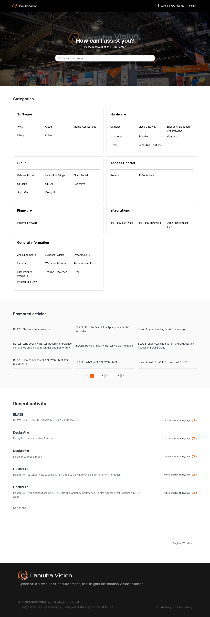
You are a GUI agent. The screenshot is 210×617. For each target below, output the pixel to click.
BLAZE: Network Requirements (31, 329)
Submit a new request (172, 5)
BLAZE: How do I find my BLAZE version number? (104, 345)
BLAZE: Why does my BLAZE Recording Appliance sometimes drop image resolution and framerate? (42, 345)
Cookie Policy (163, 607)
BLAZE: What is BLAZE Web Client (96, 362)
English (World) (181, 543)
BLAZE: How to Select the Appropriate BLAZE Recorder (102, 329)
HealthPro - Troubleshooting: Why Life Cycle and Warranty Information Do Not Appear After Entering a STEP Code (76, 494)
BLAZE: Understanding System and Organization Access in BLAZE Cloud (166, 345)
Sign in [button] (192, 5)
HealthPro (21, 469)
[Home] (24, 6)
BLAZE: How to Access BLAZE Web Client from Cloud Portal (41, 362)
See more (19, 508)
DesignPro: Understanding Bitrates (33, 438)
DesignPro (21, 432)
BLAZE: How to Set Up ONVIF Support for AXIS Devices (46, 420)
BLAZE (18, 414)
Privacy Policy (184, 607)
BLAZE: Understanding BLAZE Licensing (161, 329)
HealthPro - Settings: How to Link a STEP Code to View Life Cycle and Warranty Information (67, 474)
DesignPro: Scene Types (27, 456)
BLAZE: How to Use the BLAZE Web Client (163, 362)
